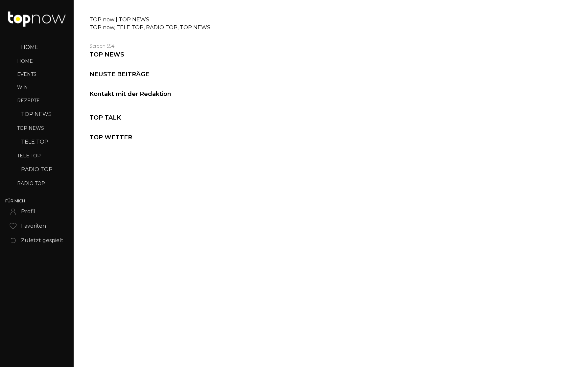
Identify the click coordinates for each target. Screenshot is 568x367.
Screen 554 (101, 46)
